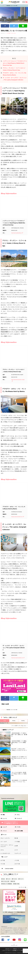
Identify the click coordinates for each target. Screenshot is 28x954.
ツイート (14, 25)
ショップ (5, 827)
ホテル (5, 5)
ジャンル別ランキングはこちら (18, 725)
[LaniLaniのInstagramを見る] (19, 939)
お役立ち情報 (20, 830)
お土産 (16, 845)
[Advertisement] (14, 790)
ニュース (5, 818)
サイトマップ (20, 948)
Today (4, 720)
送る (23, 25)
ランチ (8, 878)
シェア (5, 25)
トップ (2, 5)
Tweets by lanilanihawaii (7, 798)
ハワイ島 (17, 860)
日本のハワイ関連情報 (7, 883)
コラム (18, 814)
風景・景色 (17, 883)
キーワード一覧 (22, 887)
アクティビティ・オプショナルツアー (7, 845)
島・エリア (4, 856)
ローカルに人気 (6, 881)
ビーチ (16, 850)
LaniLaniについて (8, 948)
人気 (3, 878)
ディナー (21, 878)
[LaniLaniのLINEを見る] (25, 939)
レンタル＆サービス (5, 853)
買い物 (16, 838)
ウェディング (18, 853)
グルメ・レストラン (5, 838)
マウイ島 (3, 863)
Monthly (23, 720)
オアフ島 (8, 33)
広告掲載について (16, 950)
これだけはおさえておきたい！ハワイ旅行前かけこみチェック (10, 822)
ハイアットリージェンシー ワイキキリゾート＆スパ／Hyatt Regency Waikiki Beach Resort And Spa (14, 63)
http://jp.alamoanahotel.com (17, 516)
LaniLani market (9, 868)
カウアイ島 (17, 863)
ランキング (19, 818)
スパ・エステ (4, 841)
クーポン (19, 827)
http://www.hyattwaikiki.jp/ (16, 232)
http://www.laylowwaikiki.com (17, 657)
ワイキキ (11, 33)
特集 (4, 814)
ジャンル (4, 834)
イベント (5, 830)
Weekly (13, 720)
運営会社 (15, 948)
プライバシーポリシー (7, 950)
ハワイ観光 (17, 841)
